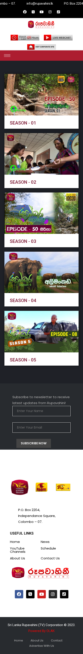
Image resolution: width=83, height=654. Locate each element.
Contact (56, 640)
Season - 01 (23, 123)
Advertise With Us (41, 646)
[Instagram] (50, 11)
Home (15, 541)
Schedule (48, 548)
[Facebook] (24, 11)
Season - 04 (23, 300)
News (45, 541)
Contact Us (50, 558)
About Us (17, 558)
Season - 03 (23, 241)
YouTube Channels (17, 550)
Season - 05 (23, 360)
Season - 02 (23, 182)
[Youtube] (41, 11)
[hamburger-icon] (7, 56)
